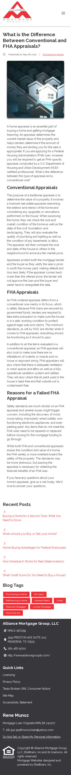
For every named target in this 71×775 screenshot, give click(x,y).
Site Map (8, 695)
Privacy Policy (12, 681)
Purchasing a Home (53, 54)
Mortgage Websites (30, 760)
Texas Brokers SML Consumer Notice (26, 688)
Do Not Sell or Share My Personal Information (32, 736)
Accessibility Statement (17, 702)
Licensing (9, 674)
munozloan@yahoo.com (37, 730)
